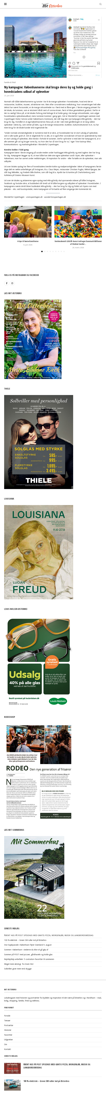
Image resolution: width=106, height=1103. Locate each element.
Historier (7, 1030)
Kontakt (7, 1049)
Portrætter (8, 1025)
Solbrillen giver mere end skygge (17, 969)
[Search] (100, 4)
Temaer (7, 1020)
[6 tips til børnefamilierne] (28, 222)
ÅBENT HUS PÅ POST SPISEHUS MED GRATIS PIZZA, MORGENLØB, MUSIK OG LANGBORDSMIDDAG (48, 935)
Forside (7, 1016)
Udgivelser (8, 1039)
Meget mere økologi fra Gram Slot (18, 964)
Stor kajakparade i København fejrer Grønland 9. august (27, 945)
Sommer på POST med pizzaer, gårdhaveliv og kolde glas (28, 954)
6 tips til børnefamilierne (27, 241)
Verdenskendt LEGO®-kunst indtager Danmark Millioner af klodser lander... (78, 242)
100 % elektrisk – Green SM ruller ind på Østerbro (25, 940)
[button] (8, 229)
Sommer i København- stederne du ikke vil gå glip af (26, 950)
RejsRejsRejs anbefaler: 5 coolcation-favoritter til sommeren (29, 959)
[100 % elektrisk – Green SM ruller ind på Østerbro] (12, 1085)
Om (5, 1044)
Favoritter (8, 1035)
